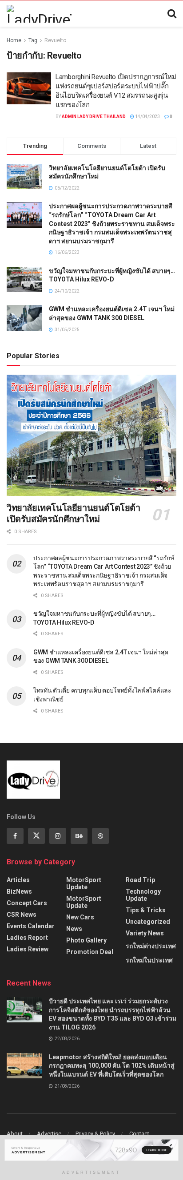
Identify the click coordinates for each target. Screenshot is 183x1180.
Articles (18, 879)
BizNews (19, 891)
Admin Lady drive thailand (94, 116)
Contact (139, 1133)
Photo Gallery (86, 940)
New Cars (80, 917)
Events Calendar (31, 926)
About (15, 1133)
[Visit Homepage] (39, 14)
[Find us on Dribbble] (100, 836)
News (74, 928)
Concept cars (27, 903)
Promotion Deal (89, 951)
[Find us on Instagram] (57, 836)
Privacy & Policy (95, 1133)
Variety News (145, 933)
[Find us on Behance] (79, 836)
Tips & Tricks (146, 910)
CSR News (21, 914)
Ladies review (27, 949)
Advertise (49, 1133)
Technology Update (143, 895)
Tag (32, 40)
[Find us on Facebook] (15, 836)
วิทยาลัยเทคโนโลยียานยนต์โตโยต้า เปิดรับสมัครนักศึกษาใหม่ (73, 513)
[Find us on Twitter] (36, 836)
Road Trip (140, 879)
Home (14, 40)
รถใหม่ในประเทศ (149, 960)
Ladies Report (27, 937)
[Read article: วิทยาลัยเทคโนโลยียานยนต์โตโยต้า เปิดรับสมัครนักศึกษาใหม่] (91, 435)
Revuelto (55, 40)
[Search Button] (171, 13)
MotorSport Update (83, 883)
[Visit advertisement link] (91, 1150)
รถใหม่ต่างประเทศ (151, 946)
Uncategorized (148, 921)
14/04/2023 (147, 116)
